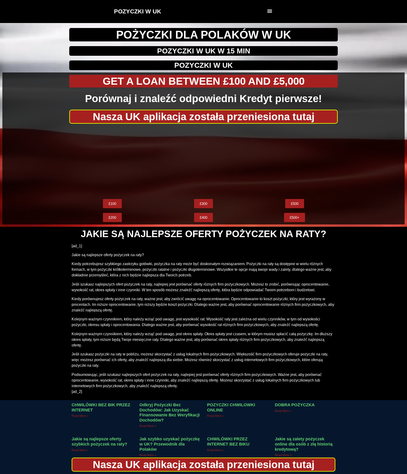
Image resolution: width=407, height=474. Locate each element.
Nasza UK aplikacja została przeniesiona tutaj (203, 116)
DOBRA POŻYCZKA (295, 404)
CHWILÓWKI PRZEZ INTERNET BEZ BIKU (228, 441)
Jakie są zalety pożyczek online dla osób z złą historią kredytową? (304, 444)
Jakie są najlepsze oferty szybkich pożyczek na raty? (99, 441)
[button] (270, 11)
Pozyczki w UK (203, 65)
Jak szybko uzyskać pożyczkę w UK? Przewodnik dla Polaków (169, 444)
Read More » (80, 416)
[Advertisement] (203, 161)
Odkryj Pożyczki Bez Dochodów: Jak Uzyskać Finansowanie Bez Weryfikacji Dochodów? (169, 412)
